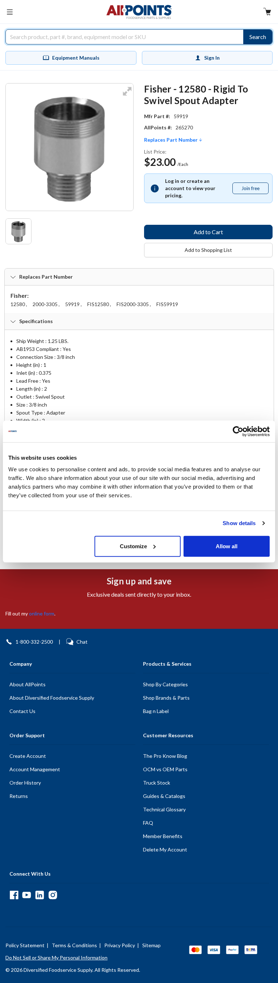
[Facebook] (13, 895)
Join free (254, 189)
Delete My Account (165, 849)
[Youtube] (26, 895)
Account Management (34, 769)
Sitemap (151, 945)
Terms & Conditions (74, 945)
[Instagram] (52, 895)
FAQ (148, 823)
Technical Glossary (164, 809)
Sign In (212, 58)
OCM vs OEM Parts (165, 769)
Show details (239, 523)
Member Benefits (162, 836)
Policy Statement (25, 945)
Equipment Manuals (76, 58)
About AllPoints (27, 684)
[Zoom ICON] (127, 96)
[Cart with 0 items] (267, 12)
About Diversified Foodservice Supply (51, 698)
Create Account (27, 756)
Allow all (226, 546)
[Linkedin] (39, 895)
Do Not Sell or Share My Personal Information (56, 957)
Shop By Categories (165, 684)
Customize (133, 546)
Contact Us (22, 711)
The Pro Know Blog (165, 756)
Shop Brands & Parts (166, 698)
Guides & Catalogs (164, 796)
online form (41, 613)
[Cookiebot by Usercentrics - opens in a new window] (238, 431)
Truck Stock (156, 783)
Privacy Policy (119, 945)
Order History (25, 783)
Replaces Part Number (171, 140)
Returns (18, 796)
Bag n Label (156, 711)
